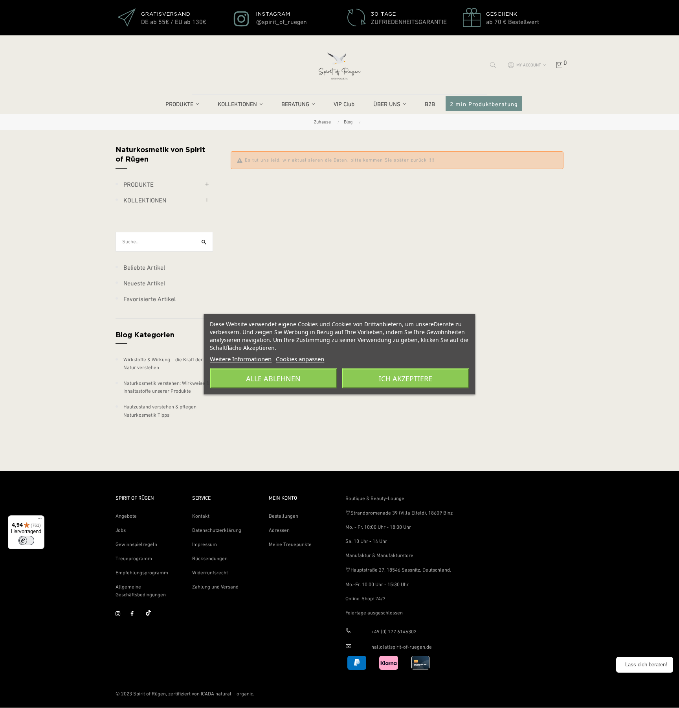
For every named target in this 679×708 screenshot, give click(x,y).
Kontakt (200, 516)
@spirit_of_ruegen (281, 21)
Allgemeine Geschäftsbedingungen (141, 591)
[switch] (26, 540)
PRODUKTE (138, 184)
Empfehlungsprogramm (142, 573)
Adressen (279, 530)
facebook (136, 614)
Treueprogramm (134, 558)
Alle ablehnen (273, 378)
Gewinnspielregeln (136, 544)
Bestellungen (283, 516)
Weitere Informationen (241, 358)
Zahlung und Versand (215, 587)
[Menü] (39, 520)
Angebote (126, 516)
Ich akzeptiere (405, 378)
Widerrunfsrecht (210, 573)
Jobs (121, 530)
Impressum (204, 544)
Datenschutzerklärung (216, 530)
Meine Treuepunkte (290, 544)
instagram (121, 614)
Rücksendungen (210, 558)
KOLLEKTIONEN (144, 200)
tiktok (151, 614)
